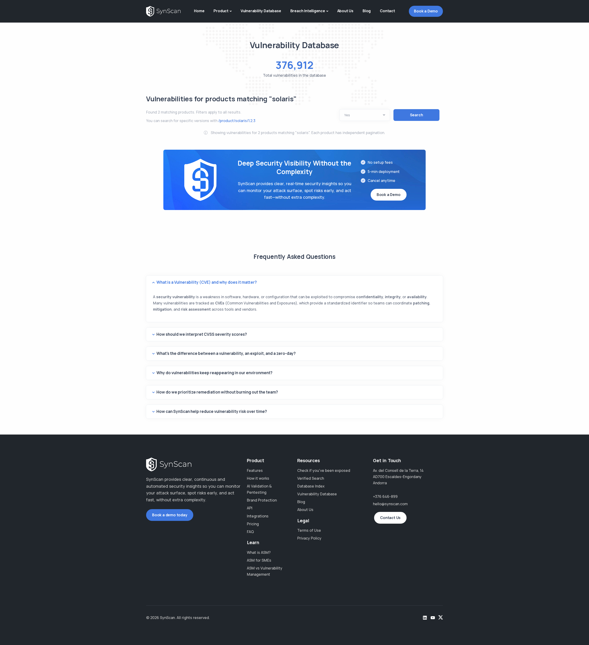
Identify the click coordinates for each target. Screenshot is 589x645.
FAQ (250, 531)
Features (255, 470)
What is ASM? (259, 552)
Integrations (258, 516)
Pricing (253, 523)
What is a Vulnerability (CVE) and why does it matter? (206, 282)
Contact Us (390, 517)
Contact (387, 10)
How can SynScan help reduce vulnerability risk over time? (211, 411)
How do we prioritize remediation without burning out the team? (217, 392)
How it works (258, 478)
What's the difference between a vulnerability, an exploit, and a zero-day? (226, 353)
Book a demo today (169, 514)
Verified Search (310, 478)
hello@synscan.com (390, 503)
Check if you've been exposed (323, 470)
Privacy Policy (309, 538)
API (249, 508)
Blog (367, 10)
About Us (345, 10)
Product (221, 10)
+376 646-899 (385, 496)
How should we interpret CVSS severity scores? (201, 334)
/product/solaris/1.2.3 (236, 120)
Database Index (311, 486)
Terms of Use (309, 530)
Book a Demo (426, 11)
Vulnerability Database (261, 10)
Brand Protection (262, 500)
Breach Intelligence (307, 10)
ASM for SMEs (259, 560)
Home (199, 10)
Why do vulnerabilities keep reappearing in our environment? (214, 372)
